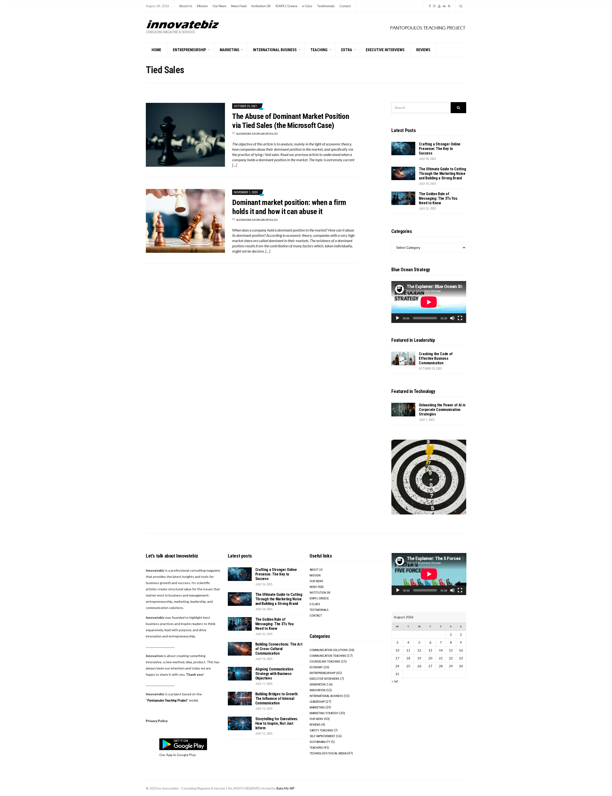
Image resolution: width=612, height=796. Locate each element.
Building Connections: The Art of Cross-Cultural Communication (278, 649)
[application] (428, 302)
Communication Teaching (328, 656)
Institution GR (261, 6)
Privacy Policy (157, 721)
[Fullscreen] (460, 318)
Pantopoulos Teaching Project (167, 700)
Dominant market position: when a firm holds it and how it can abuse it (289, 207)
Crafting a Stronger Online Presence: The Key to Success (439, 148)
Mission (202, 6)
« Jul (395, 681)
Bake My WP (286, 788)
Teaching (319, 50)
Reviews (423, 50)
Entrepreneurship (189, 50)
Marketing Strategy (324, 713)
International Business (275, 50)
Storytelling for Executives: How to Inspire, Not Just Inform (276, 723)
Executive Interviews (385, 50)
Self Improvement (322, 736)
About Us (185, 6)
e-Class (307, 6)
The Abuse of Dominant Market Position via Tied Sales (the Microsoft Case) (290, 121)
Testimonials (326, 6)
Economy (316, 667)
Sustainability (320, 742)
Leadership (317, 701)
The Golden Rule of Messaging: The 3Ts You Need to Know (438, 198)
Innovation (317, 690)
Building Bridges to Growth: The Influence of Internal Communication (276, 698)
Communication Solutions (329, 650)
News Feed (238, 6)
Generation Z (319, 684)
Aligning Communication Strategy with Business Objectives (274, 673)
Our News (219, 6)
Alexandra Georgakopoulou (257, 133)
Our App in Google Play (177, 755)
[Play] (397, 318)
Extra (346, 50)
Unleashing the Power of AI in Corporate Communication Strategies (442, 409)
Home (156, 50)
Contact (345, 6)
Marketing (229, 50)
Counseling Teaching (325, 661)
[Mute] (452, 318)
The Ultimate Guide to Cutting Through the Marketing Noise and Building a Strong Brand (442, 173)
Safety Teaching (321, 730)
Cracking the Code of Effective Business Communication (436, 358)
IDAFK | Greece (286, 6)
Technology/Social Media (328, 753)
